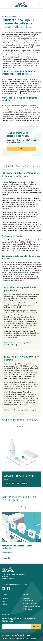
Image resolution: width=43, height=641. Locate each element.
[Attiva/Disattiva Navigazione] (3, 4)
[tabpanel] (21, 366)
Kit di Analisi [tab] (8, 166)
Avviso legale (27, 609)
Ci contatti (21, 148)
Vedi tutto (20, 507)
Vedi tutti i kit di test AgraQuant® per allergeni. (20, 410)
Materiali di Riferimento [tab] (25, 166)
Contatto (4, 601)
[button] (38, 4)
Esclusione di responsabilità (28, 599)
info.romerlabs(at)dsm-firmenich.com (14, 584)
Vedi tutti (20, 427)
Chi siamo (5, 598)
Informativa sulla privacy (31, 606)
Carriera (4, 604)
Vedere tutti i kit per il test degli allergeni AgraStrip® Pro (18, 344)
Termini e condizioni (30, 603)
